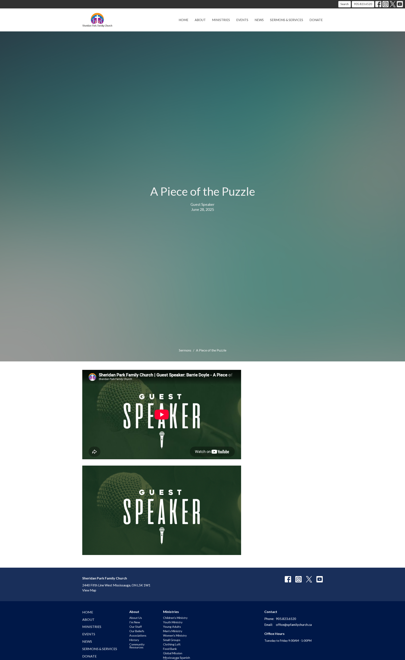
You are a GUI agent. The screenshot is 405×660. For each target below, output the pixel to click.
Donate (316, 20)
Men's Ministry (172, 631)
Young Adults (172, 626)
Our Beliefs (136, 631)
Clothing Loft (172, 644)
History (134, 640)
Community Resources (136, 645)
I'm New (134, 622)
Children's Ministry (175, 618)
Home (183, 20)
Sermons (185, 350)
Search (344, 4)
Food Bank (170, 649)
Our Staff (135, 626)
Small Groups (171, 640)
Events (242, 20)
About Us (135, 618)
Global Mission (172, 653)
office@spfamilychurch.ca (294, 624)
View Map (89, 590)
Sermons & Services (286, 20)
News (259, 20)
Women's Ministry (175, 635)
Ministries (221, 20)
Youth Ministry (172, 622)
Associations (137, 635)
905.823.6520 (363, 4)
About (200, 20)
